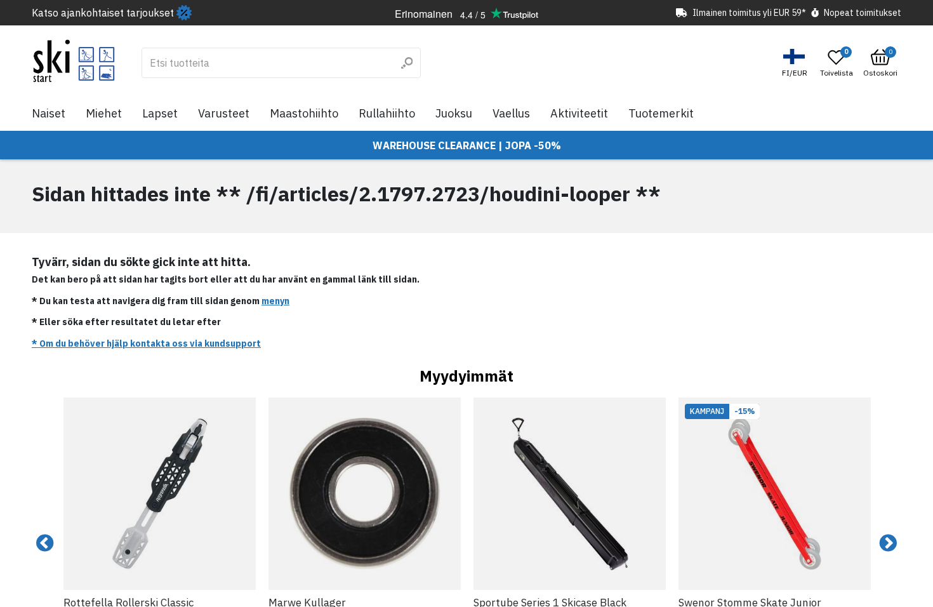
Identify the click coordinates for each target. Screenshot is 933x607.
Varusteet (223, 113)
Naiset (48, 113)
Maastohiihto (304, 113)
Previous (45, 543)
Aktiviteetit (579, 113)
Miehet (104, 113)
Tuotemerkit (661, 113)
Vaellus (511, 113)
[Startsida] (74, 61)
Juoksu (453, 113)
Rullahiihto (387, 113)
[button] (796, 63)
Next (888, 543)
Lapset (160, 113)
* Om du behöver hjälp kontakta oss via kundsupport (146, 343)
